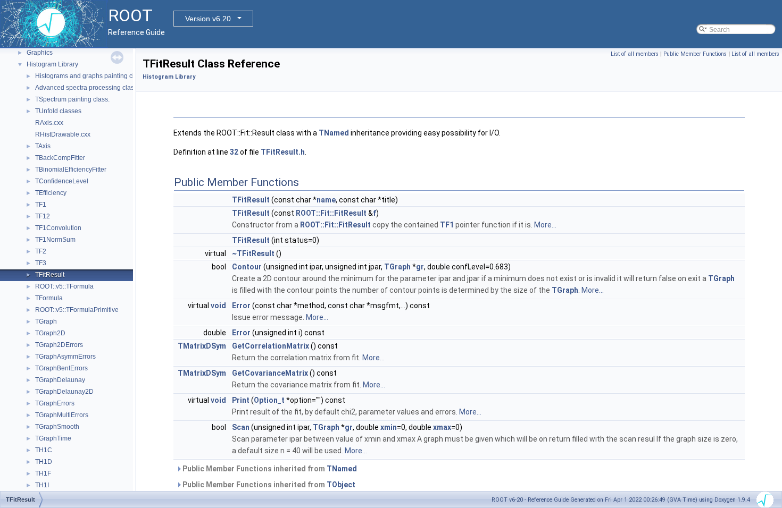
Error (241, 305)
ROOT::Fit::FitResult (331, 213)
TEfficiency (50, 193)
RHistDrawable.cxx (62, 134)
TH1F (43, 473)
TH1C (43, 450)
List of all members (635, 53)
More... (545, 225)
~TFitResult (253, 253)
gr (420, 267)
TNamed (334, 133)
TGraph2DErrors (59, 345)
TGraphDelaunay (60, 380)
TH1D (43, 461)
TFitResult (49, 274)
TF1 (40, 204)
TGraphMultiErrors (61, 415)
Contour (247, 267)
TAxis (43, 146)
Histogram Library (52, 64)
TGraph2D (50, 333)
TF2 (40, 251)
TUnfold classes (58, 111)
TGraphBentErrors (61, 368)
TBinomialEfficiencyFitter (70, 169)
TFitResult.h (283, 152)
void (218, 305)
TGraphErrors (54, 403)
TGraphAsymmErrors (65, 356)
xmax (442, 427)
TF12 (42, 216)
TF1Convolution (58, 228)
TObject (341, 484)
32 (234, 152)
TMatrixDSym (202, 346)
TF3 (40, 263)
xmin (388, 427)
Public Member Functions (695, 53)
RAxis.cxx (49, 122)
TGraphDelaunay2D (64, 391)
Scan (240, 427)
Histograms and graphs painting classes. (94, 76)
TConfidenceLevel (61, 181)
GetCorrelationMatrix (270, 346)
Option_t (269, 400)
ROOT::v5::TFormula (64, 286)
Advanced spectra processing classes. (90, 87)
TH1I (42, 485)
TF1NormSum (55, 239)
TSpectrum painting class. (72, 99)
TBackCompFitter (60, 158)
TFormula (49, 298)
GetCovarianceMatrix (270, 373)
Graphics (40, 52)
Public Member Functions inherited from (269, 468)
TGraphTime (53, 438)
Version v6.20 (208, 18)
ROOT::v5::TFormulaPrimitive (77, 310)
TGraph (46, 321)
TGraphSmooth (57, 426)
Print (240, 400)
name (326, 200)
